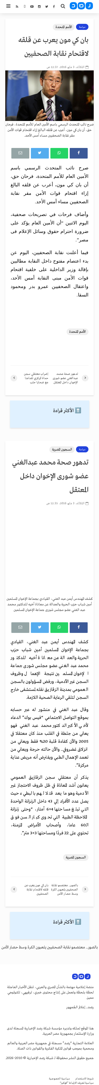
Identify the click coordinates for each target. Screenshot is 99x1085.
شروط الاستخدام (84, 1079)
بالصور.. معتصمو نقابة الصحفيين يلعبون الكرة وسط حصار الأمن (49, 947)
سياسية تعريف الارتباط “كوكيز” (77, 1083)
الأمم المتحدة (63, 27)
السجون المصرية (62, 449)
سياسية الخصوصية (59, 1079)
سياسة (82, 27)
